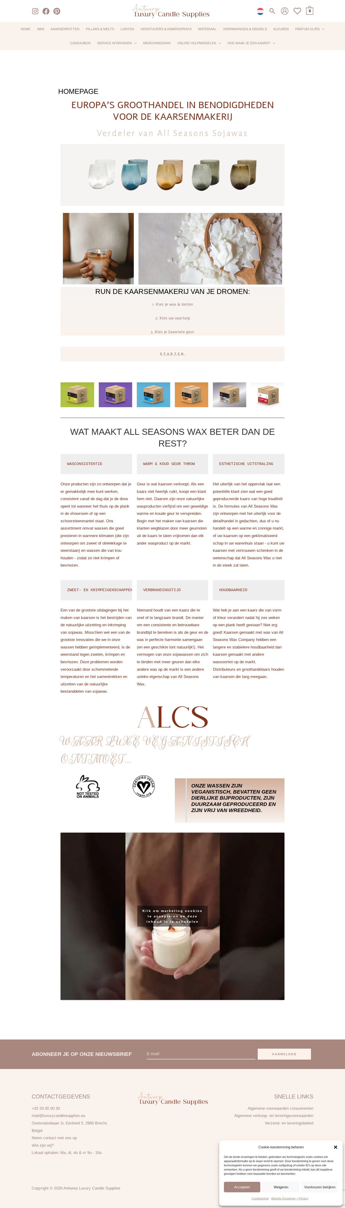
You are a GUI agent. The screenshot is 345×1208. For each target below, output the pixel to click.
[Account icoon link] (285, 11)
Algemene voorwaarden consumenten (280, 1108)
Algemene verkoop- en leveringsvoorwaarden (273, 1115)
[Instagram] (35, 11)
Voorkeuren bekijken (319, 1187)
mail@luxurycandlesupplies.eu (58, 1115)
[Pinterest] (56, 11)
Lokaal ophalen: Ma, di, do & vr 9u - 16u (67, 1152)
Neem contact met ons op (54, 1138)
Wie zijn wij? (43, 1145)
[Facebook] (46, 11)
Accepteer (242, 1187)
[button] (335, 1147)
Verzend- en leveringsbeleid (289, 1123)
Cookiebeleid (260, 1198)
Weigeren (281, 1187)
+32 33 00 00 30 (46, 1108)
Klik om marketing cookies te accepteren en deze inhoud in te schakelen (172, 916)
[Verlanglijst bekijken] (297, 14)
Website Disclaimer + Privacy (289, 1198)
